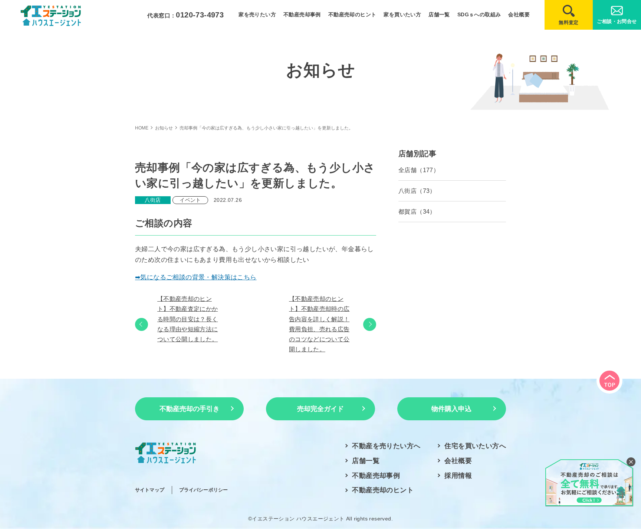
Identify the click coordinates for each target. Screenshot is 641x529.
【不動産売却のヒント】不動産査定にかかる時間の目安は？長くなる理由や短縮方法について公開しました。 (187, 319)
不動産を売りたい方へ (386, 446)
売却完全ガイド (320, 409)
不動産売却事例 (302, 14)
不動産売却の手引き (190, 409)
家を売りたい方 (257, 14)
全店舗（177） (418, 170)
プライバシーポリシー (203, 490)
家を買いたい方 (402, 14)
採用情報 (458, 475)
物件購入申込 (451, 409)
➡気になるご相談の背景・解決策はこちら (196, 277)
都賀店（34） (417, 211)
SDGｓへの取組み (479, 14)
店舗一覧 (439, 14)
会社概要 (519, 14)
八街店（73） (417, 191)
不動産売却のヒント (352, 14)
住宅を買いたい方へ (475, 446)
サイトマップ (149, 490)
